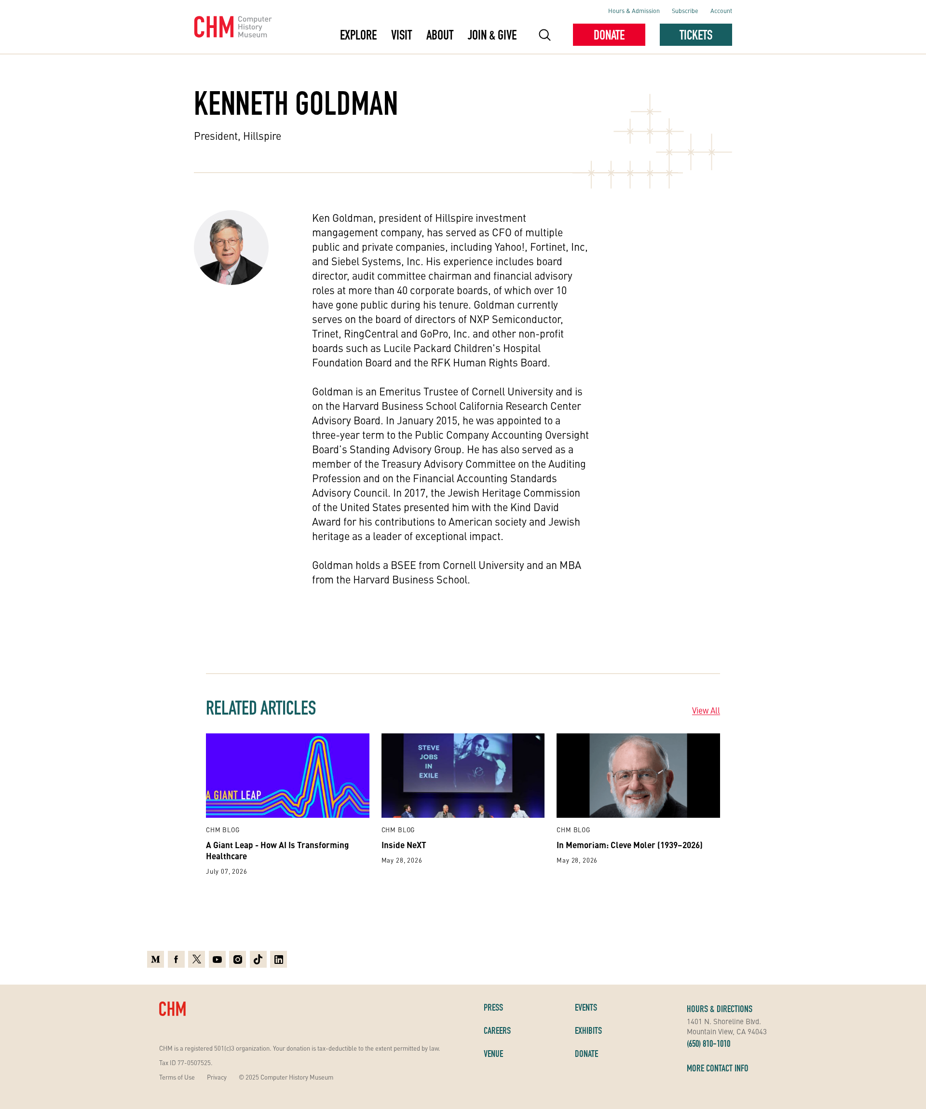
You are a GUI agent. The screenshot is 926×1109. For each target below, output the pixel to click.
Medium (155, 958)
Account (721, 10)
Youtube (217, 958)
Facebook (176, 958)
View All (706, 710)
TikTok (258, 958)
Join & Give (492, 34)
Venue (493, 1053)
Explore (358, 34)
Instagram (237, 958)
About (439, 34)
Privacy (217, 1077)
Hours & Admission (634, 10)
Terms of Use (177, 1077)
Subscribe (685, 10)
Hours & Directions (719, 1008)
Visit (401, 34)
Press (493, 1007)
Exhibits (588, 1030)
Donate (609, 35)
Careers (497, 1030)
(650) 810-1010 (708, 1043)
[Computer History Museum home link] (233, 27)
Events (586, 1007)
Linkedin (278, 958)
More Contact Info (718, 1068)
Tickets (696, 35)
